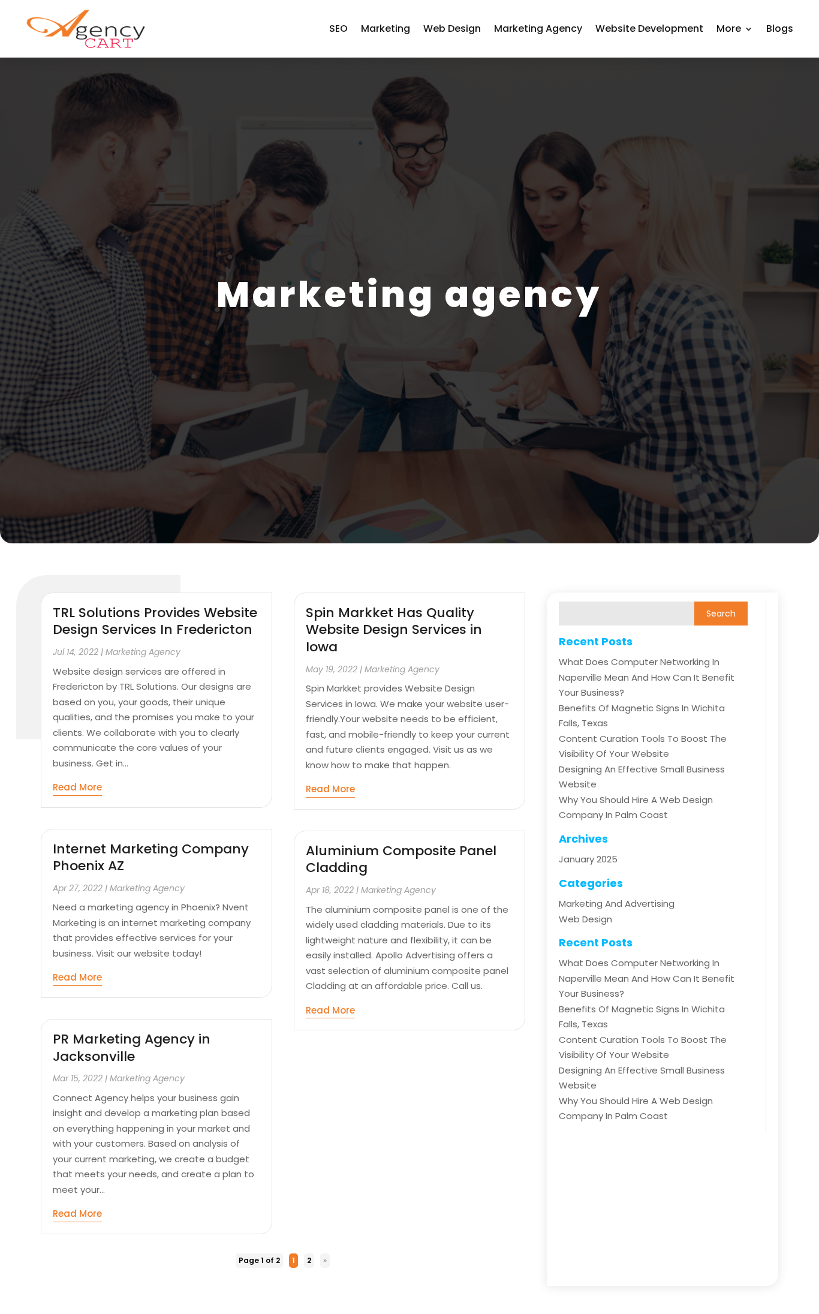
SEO (338, 28)
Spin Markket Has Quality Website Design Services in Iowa (394, 629)
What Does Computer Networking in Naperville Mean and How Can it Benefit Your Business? (646, 677)
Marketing (385, 28)
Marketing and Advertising (617, 903)
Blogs (779, 28)
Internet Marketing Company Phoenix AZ (151, 858)
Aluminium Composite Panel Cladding (401, 859)
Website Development (649, 28)
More (728, 28)
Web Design (452, 28)
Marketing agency (538, 28)
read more (77, 787)
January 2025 (588, 859)
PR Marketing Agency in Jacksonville (131, 1048)
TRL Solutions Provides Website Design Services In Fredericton (155, 621)
